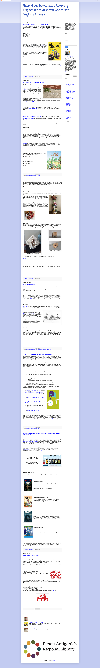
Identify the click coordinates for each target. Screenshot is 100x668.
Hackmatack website (28, 40)
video (24, 228)
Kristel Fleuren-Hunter (70, 56)
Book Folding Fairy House (27, 258)
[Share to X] (37, 76)
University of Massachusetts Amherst (31, 121)
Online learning (68, 104)
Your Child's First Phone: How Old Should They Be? (36, 397)
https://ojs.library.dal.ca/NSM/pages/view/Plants (32, 101)
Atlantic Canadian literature (29, 77)
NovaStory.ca (25, 306)
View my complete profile (69, 71)
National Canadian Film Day (36, 557)
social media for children (29, 428)
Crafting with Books (28, 180)
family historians (32, 330)
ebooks (43, 77)
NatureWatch (25, 133)
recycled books (68, 110)
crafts (67, 87)
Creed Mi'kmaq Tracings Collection (29, 313)
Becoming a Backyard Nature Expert (33, 82)
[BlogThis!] (36, 76)
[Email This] (35, 76)
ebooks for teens (68, 96)
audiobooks (68, 85)
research (67, 112)
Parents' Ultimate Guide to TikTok (33, 407)
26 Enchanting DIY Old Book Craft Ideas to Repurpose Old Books (34, 260)
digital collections (28, 349)
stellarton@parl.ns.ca (27, 449)
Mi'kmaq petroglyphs (44, 349)
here (35, 190)
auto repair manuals (69, 86)
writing (67, 118)
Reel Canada (51, 560)
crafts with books (68, 89)
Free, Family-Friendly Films (31, 555)
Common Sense (28, 404)
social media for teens (36, 428)
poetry (67, 106)
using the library (68, 117)
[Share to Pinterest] (39, 76)
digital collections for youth (70, 92)
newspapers (68, 103)
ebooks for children (37, 175)
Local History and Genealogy (31, 284)
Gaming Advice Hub (50, 418)
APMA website (57, 444)
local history (39, 349)
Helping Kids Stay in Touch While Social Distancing (36, 398)
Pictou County (49, 349)
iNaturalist (25, 143)
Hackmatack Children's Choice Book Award (35, 24)
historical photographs (34, 349)
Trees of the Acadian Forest (32, 108)
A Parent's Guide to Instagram (32, 400)
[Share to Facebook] (38, 76)
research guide (68, 113)
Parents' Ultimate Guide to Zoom (32, 409)
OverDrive (43, 45)
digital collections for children (38, 77)
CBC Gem (34, 586)
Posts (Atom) (30, 613)
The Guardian (25, 89)
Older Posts (59, 612)
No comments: (31, 76)
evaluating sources (69, 97)
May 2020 (66, 122)
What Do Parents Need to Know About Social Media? (38, 354)
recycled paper (68, 111)
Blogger (54, 660)
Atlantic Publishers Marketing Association (30, 441)
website (30, 298)
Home (40, 612)
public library (68, 109)
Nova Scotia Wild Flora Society (28, 118)
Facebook (59, 65)
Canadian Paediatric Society (31, 390)
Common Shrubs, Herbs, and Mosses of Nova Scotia (32, 116)
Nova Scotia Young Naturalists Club (31, 111)
